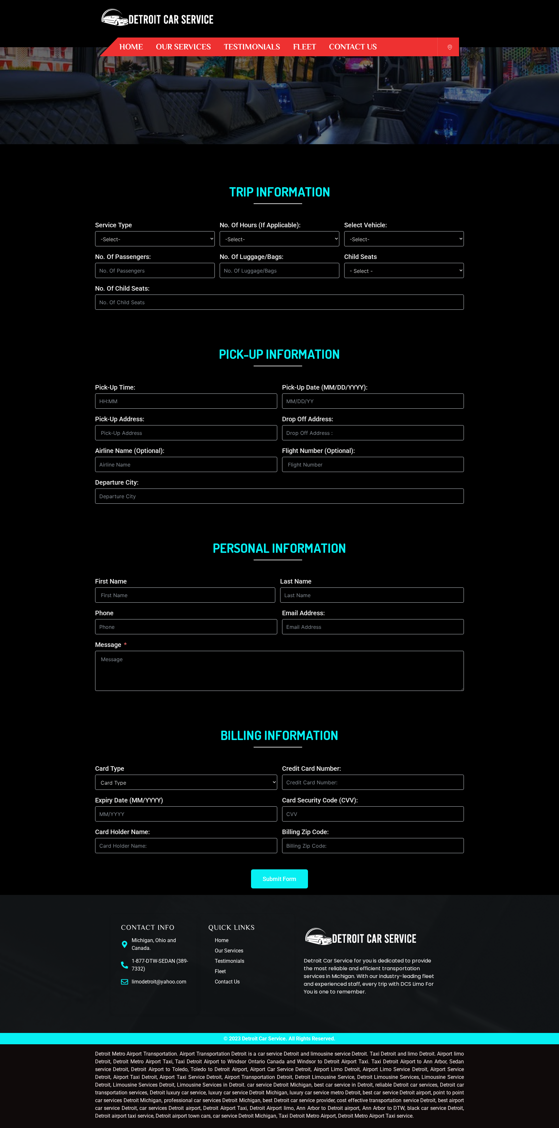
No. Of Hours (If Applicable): (260, 225)
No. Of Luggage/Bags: (251, 257)
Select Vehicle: (365, 225)
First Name (111, 581)
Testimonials (252, 46)
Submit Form (279, 879)
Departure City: (116, 482)
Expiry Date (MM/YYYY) (129, 800)
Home (131, 46)
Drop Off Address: (307, 419)
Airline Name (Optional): (129, 451)
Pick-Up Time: (115, 387)
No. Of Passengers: (123, 257)
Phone (104, 613)
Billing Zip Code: (305, 832)
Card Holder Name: (122, 832)
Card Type (109, 768)
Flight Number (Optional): (318, 451)
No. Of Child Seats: (122, 288)
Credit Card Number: (311, 768)
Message (108, 645)
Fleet (304, 46)
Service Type (113, 225)
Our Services (183, 46)
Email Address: (303, 613)
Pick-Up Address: (119, 419)
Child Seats (360, 257)
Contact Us (353, 46)
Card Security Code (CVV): (320, 800)
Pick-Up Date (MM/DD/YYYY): (324, 387)
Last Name (296, 581)
